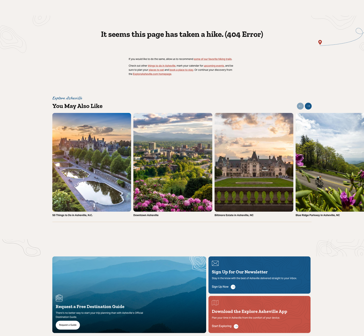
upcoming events (214, 66)
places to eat (156, 70)
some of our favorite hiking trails (213, 59)
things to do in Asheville (161, 66)
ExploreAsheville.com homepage (152, 74)
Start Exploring (221, 326)
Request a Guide (67, 325)
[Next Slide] (308, 106)
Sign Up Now (220, 287)
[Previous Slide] (300, 106)
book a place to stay (181, 70)
